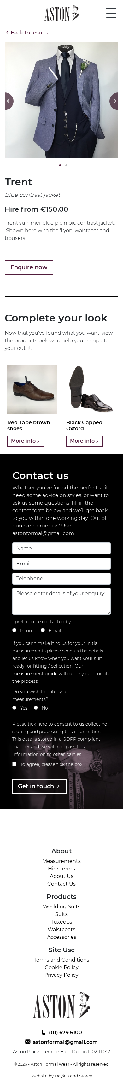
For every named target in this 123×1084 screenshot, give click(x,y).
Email (55, 630)
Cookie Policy (62, 967)
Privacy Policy (61, 975)
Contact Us (61, 884)
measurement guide (34, 673)
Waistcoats (61, 929)
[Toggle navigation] (111, 13)
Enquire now (29, 267)
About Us (61, 876)
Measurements (61, 861)
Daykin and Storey (73, 1076)
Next (113, 101)
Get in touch (37, 786)
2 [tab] (65, 165)
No (45, 708)
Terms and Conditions (61, 960)
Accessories (61, 937)
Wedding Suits (61, 907)
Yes (23, 708)
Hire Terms (61, 869)
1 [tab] (58, 165)
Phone (27, 630)
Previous (9, 101)
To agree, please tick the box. (51, 764)
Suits (61, 914)
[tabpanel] (61, 100)
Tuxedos (61, 922)
